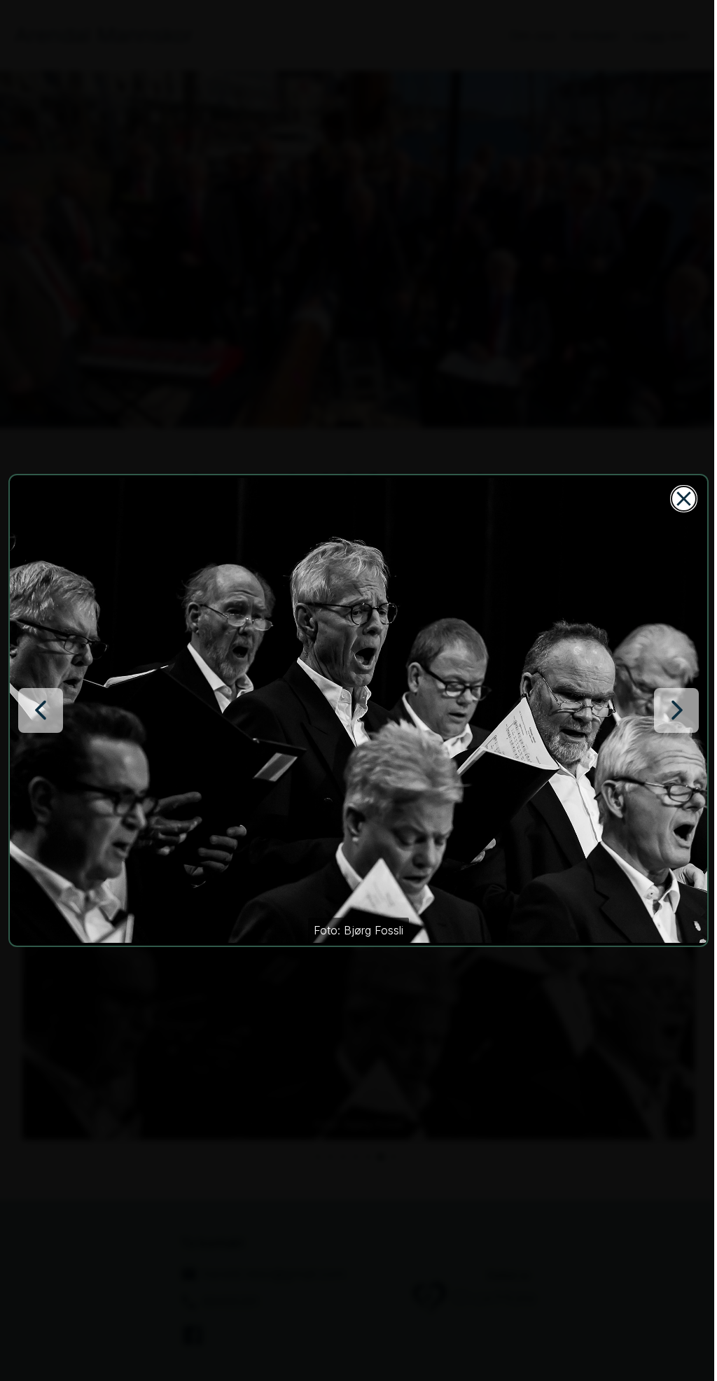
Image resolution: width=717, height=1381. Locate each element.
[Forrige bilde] (40, 710)
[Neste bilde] (676, 710)
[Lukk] (683, 498)
